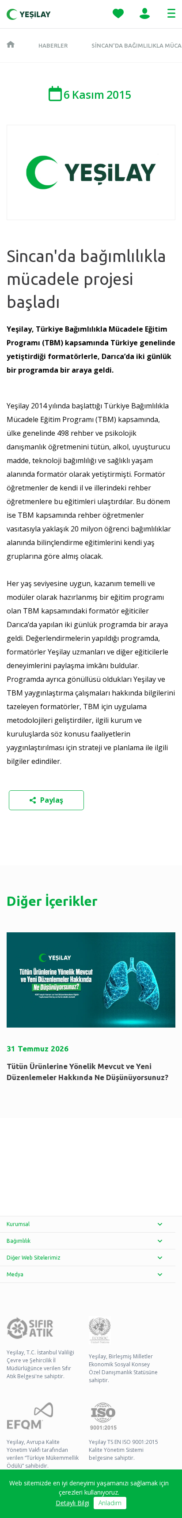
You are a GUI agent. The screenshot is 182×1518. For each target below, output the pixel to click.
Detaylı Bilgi (72, 1503)
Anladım (110, 1503)
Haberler (53, 45)
